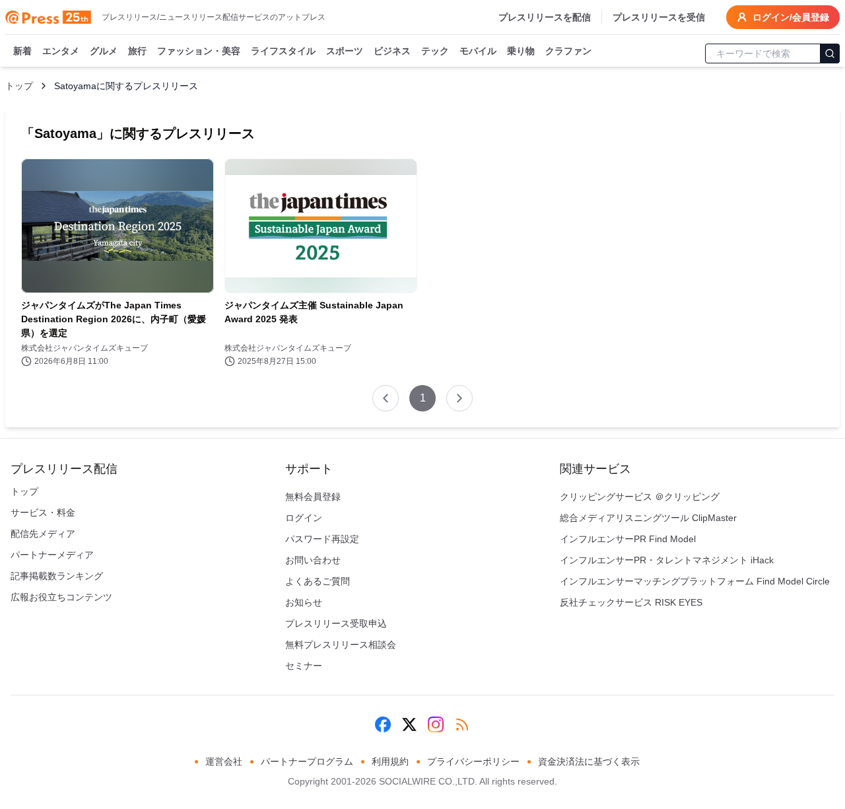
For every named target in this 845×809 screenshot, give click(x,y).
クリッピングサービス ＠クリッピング (640, 496)
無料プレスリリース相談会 (340, 644)
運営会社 (223, 761)
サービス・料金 (43, 512)
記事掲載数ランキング (57, 576)
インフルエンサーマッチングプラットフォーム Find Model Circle (695, 581)
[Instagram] (436, 724)
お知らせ (303, 602)
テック (435, 51)
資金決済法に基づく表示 (589, 761)
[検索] (830, 53)
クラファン (568, 51)
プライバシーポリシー (473, 761)
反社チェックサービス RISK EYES (631, 602)
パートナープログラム (307, 761)
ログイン (303, 517)
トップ (19, 86)
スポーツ (344, 51)
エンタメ (60, 51)
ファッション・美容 (198, 51)
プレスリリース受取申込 (336, 623)
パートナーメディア (52, 554)
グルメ (104, 51)
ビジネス (392, 51)
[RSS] (462, 724)
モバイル (477, 51)
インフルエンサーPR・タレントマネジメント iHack (667, 560)
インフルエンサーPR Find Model (628, 539)
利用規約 (390, 761)
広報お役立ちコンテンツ (61, 597)
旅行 (137, 51)
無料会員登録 (313, 496)
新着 (22, 51)
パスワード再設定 (322, 539)
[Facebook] (383, 724)
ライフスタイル (283, 51)
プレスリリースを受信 (659, 17)
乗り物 (521, 51)
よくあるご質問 (317, 581)
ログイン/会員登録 (791, 17)
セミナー (303, 665)
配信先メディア (43, 533)
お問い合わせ (313, 560)
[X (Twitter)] (409, 724)
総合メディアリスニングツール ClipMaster (648, 517)
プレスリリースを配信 (544, 17)
